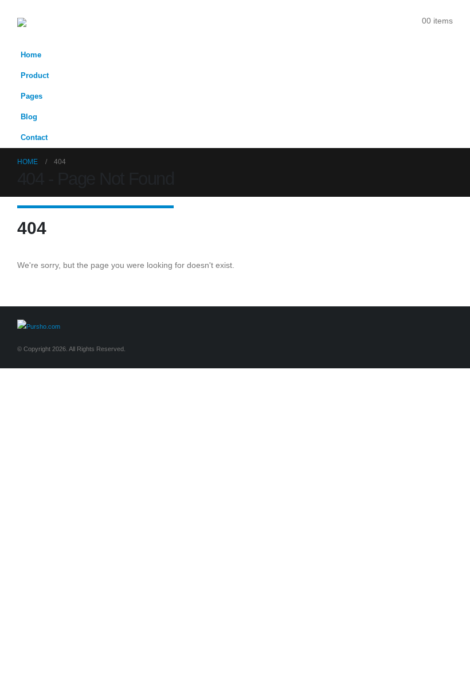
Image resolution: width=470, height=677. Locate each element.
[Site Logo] (43, 22)
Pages (31, 96)
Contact (34, 138)
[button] (445, 36)
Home (31, 55)
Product (35, 76)
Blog (29, 117)
